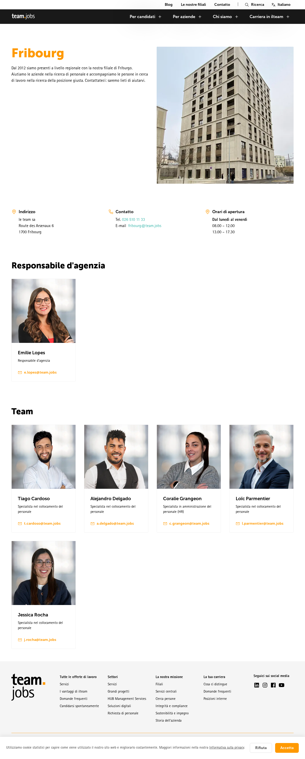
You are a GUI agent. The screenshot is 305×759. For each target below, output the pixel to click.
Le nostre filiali (193, 4)
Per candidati (142, 16)
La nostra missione (169, 677)
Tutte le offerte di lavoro (78, 677)
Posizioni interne (215, 699)
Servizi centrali (166, 692)
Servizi (64, 684)
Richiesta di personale (123, 713)
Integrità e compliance (172, 706)
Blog (169, 4)
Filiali (159, 684)
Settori (113, 677)
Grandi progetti (118, 692)
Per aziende (184, 16)
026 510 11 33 (133, 220)
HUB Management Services (127, 699)
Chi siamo (222, 16)
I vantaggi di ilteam (73, 692)
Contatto (222, 4)
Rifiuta (261, 748)
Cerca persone (166, 699)
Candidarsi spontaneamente (79, 706)
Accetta (287, 748)
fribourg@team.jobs (144, 226)
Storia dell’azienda (169, 721)
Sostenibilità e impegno (172, 713)
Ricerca (257, 4)
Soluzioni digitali (119, 706)
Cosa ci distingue (215, 684)
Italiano (284, 4)
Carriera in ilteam (266, 16)
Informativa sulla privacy (226, 748)
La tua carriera (214, 677)
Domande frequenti (73, 699)
